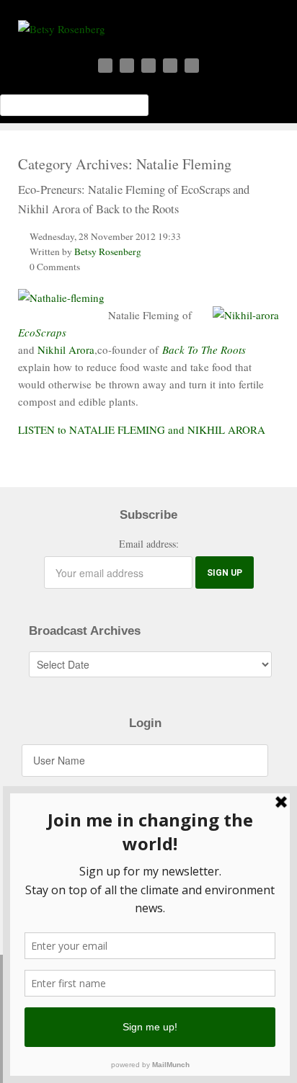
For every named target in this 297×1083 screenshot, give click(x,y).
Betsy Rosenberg (107, 251)
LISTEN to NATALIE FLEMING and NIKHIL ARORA (141, 429)
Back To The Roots (204, 349)
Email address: (149, 544)
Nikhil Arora (65, 349)
